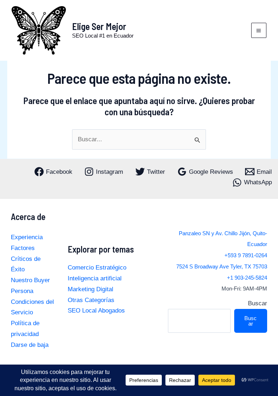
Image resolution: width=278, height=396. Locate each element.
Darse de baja (30, 344)
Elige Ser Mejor (99, 26)
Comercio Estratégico (97, 267)
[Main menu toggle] (259, 30)
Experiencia (27, 237)
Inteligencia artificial (95, 278)
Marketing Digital (90, 289)
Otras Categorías (91, 300)
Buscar (257, 303)
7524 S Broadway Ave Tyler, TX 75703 (221, 267)
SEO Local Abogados (96, 310)
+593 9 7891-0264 (245, 255)
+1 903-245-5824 (247, 278)
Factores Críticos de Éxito (26, 259)
